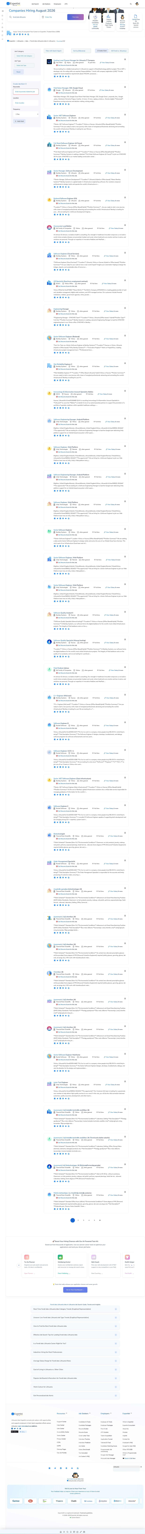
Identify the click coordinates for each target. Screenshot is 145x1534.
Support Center (61, 1422)
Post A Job (104, 1429)
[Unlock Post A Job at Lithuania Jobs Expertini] (81, 1532)
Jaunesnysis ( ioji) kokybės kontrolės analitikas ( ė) (71, 1110)
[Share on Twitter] (17, 34)
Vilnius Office (69, 284)
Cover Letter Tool (84, 1436)
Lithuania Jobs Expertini (18, 1420)
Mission (125, 1432)
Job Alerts (82, 1446)
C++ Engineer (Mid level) (62, 696)
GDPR (59, 1446)
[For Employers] (2, 27)
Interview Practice (84, 1439)
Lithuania (68, 90)
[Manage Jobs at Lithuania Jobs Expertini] (84, 1532)
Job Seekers (46, 4)
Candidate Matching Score (109, 1446)
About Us (126, 1429)
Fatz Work (59, 63)
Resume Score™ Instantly (122, 26)
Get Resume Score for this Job (67, 65)
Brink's (58, 284)
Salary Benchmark (84, 1449)
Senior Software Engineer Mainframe (67, 1055)
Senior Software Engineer (63, 530)
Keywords (16, 87)
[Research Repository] (2, 35)
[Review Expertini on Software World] (117, 1501)
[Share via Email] (25, 34)
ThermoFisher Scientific (63, 836)
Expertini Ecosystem (129, 1425)
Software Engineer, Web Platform (66, 447)
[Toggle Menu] (3, 11)
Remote (74, 449)
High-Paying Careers (109, 26)
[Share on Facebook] (14, 34)
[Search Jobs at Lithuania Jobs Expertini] (67, 1532)
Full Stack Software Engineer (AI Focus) (68, 143)
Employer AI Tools (106, 1422)
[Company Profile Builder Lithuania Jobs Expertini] (77, 1532)
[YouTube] (20, 1429)
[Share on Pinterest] (23, 34)
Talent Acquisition (106, 1436)
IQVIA (58, 394)
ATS (66, 4)
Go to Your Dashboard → (75, 1290)
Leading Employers (109, 22)
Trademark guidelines (86, 1513)
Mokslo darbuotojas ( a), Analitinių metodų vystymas (73, 1193)
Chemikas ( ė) (58, 972)
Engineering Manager (61, 309)
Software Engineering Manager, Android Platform (71, 419)
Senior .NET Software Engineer (65, 116)
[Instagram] (18, 1429)
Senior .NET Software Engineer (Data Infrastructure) (72, 779)
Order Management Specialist (64, 861)
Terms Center (61, 1435)
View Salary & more (108, 63)
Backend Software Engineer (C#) (65, 198)
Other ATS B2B (127, 1449)
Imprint (125, 1436)
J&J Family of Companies (63, 228)
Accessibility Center (63, 1432)
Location (16, 98)
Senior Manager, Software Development (68, 171)
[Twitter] (15, 1429)
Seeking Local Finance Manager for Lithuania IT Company (74, 60)
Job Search (35, 4)
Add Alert (20, 121)
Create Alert (102, 51)
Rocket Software (61, 726)
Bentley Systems (61, 118)
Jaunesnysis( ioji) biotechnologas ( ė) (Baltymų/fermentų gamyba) (77, 1165)
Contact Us (126, 1439)
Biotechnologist (59, 834)
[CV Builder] (2, 31)
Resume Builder (83, 1429)
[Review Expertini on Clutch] (73, 1501)
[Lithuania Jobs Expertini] (16, 4)
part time (92, 63)
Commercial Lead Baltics (62, 226)
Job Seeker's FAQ (84, 1456)
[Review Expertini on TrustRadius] (88, 1501)
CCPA (58, 1442)
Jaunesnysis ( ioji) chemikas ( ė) (65, 917)
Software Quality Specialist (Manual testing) (70, 640)
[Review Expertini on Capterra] (59, 1501)
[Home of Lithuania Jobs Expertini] (61, 1532)
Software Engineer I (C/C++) (64, 751)
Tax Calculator (83, 1453)
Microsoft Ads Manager (108, 1458)
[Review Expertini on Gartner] (16, 1501)
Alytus (69, 63)
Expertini (126, 1413)
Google (58, 90)
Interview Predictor (84, 1443)
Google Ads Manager (107, 1455)
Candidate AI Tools (84, 1422)
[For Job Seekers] (2, 23)
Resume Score (83, 1432)
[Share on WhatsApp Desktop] (28, 34)
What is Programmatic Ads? (130, 1454)
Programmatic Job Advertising (106, 1450)
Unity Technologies (62, 422)
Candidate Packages (85, 1425)
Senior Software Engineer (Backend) (67, 337)
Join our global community (95, 26)
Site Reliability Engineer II (63, 364)
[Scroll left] (19, 1265)
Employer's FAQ (128, 1443)
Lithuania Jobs (73, 1481)
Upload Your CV (136, 20)
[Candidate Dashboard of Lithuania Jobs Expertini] (64, 1532)
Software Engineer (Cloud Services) (66, 254)
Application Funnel (106, 1439)
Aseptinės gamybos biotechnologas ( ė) (68, 889)
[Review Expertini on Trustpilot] (44, 1501)
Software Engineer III (61, 723)
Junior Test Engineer (61, 1082)
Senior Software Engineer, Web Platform (68, 558)
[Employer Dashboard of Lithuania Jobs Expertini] (74, 1532)
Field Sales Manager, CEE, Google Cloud (68, 88)
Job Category (19, 51)
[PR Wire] (2, 39)
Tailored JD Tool (106, 1443)
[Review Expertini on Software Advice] (131, 1501)
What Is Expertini (128, 1422)
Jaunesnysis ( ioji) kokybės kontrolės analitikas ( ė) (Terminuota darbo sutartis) (82, 1138)
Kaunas (66, 394)
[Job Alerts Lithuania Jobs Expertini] (71, 1532)
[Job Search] (131, 4)
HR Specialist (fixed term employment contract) (71, 281)
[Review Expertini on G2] (30, 1501)
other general (79, 63)
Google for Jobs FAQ (129, 1446)
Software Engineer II (61, 806)
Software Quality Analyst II (63, 613)
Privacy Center (61, 1439)
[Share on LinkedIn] (20, 34)
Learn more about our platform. (27, 1426)
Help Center (60, 1425)
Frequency (16, 109)
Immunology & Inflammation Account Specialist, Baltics (73, 392)
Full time (92, 90)
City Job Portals (61, 1453)
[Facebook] (12, 1429)
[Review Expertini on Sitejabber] (103, 1501)
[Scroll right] (132, 1265)
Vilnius (78, 228)
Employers (57, 4)
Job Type (18, 61)
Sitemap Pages (61, 1449)
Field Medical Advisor (61, 668)
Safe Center (60, 1429)
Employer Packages (107, 1425)
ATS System (104, 1432)
